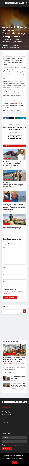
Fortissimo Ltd (6, 408)
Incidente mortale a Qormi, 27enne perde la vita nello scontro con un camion (12, 163)
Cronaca (4, 47)
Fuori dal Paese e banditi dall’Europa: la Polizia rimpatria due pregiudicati (13, 184)
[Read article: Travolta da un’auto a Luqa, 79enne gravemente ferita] (14, 219)
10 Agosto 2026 (7, 231)
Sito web (5, 282)
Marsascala (7, 113)
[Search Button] (26, 3)
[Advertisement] (14, 327)
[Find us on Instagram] (7, 422)
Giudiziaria (8, 201)
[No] (27, 459)
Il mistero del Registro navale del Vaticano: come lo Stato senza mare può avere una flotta (14, 359)
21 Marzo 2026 (15, 388)
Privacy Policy (6, 293)
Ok (14, 463)
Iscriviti (7, 448)
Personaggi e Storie (10, 354)
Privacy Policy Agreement (10, 289)
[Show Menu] (2, 3)
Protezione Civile (16, 113)
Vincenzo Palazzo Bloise (10, 363)
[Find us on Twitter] (4, 422)
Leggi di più (8, 372)
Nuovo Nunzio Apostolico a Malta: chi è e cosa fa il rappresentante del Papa (18, 385)
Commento (6, 247)
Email (5, 275)
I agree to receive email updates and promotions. (15, 445)
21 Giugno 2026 (20, 363)
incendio (19, 110)
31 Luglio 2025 (14, 45)
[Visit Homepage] (14, 3)
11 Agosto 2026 (7, 167)
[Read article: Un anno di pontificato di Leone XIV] (6, 378)
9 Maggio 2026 (15, 380)
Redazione (5, 45)
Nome (5, 267)
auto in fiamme (11, 110)
